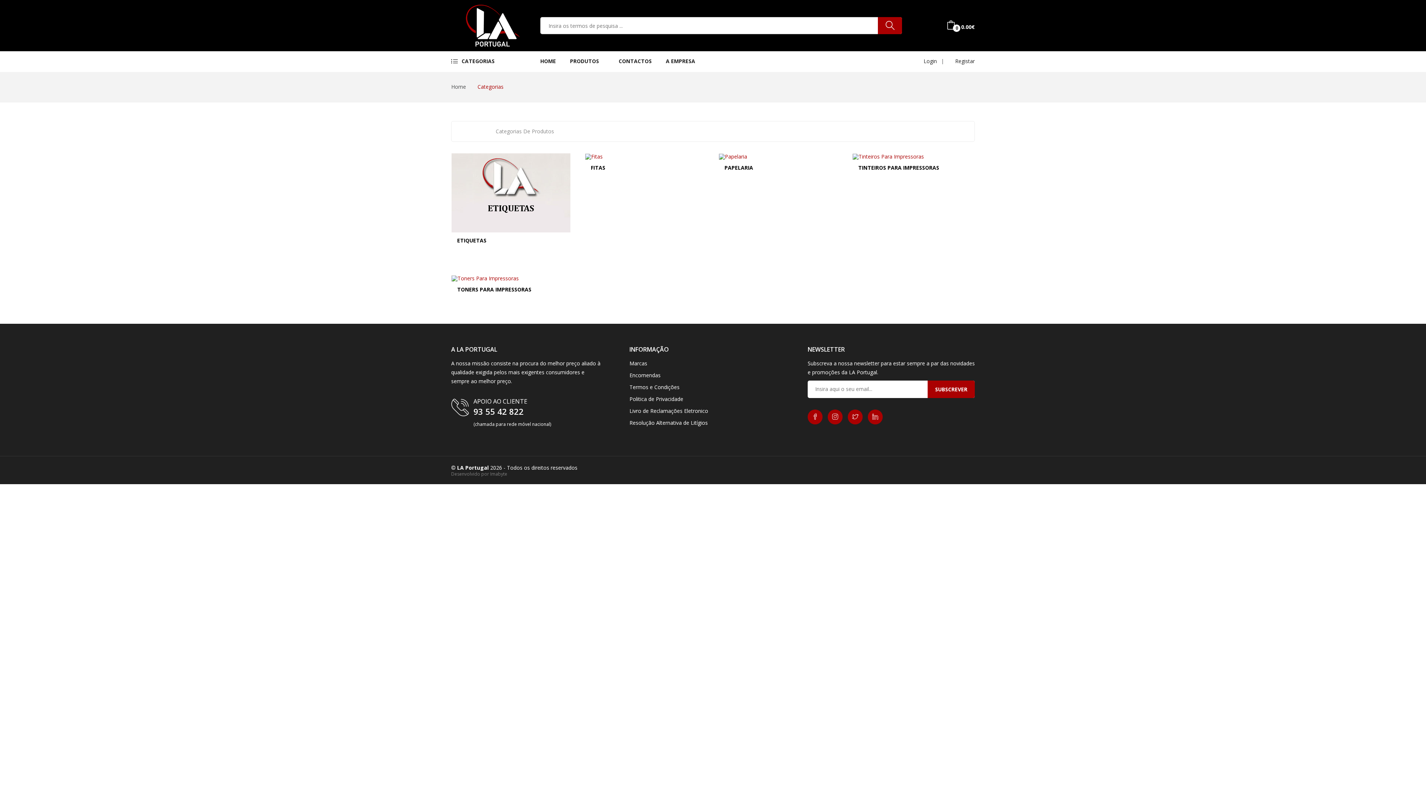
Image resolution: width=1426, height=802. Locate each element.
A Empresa (680, 61)
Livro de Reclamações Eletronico (668, 410)
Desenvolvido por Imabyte (479, 474)
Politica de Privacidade (656, 398)
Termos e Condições (654, 387)
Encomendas (645, 375)
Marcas (638, 363)
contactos (635, 61)
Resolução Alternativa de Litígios (668, 422)
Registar (964, 61)
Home (548, 61)
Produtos (585, 61)
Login (929, 61)
